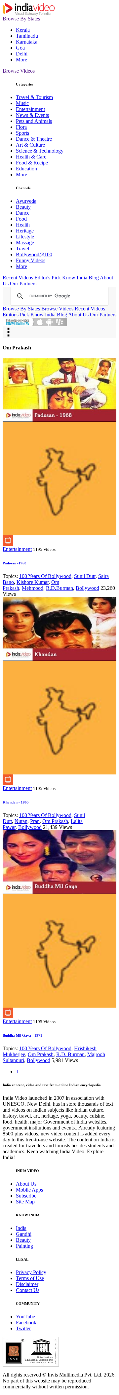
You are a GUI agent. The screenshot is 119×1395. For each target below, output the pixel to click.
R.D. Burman (70, 1054)
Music (22, 103)
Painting (24, 1246)
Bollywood (87, 588)
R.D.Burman (59, 588)
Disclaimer (27, 1284)
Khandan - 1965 (16, 802)
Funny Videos (30, 260)
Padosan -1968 (14, 563)
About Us (78, 314)
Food (21, 219)
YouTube (25, 1316)
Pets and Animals (34, 121)
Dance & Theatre (34, 139)
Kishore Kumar (33, 582)
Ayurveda (26, 201)
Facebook (26, 1322)
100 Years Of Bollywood (45, 576)
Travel (22, 248)
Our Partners (23, 283)
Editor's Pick (47, 277)
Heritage (25, 230)
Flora (21, 127)
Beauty (23, 207)
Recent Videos (18, 277)
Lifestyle (25, 236)
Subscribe (26, 1195)
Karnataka (26, 42)
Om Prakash (55, 821)
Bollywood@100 (34, 254)
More (21, 59)
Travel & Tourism (34, 97)
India (21, 1228)
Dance (22, 213)
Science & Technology (39, 151)
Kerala (23, 30)
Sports (22, 133)
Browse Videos (19, 71)
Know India (74, 277)
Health (23, 225)
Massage (25, 242)
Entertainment (30, 109)
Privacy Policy (31, 1272)
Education (26, 168)
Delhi (21, 53)
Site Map (25, 1201)
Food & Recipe (32, 162)
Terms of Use (30, 1278)
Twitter (23, 1328)
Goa (20, 48)
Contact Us (27, 1290)
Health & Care (31, 157)
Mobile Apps (29, 1190)
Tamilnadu (27, 36)
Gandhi (23, 1234)
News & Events (32, 115)
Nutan (21, 821)
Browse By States (21, 18)
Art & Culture (30, 145)
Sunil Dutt (85, 576)
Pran (35, 821)
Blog (94, 277)
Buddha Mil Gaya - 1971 (22, 1035)
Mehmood (32, 588)
